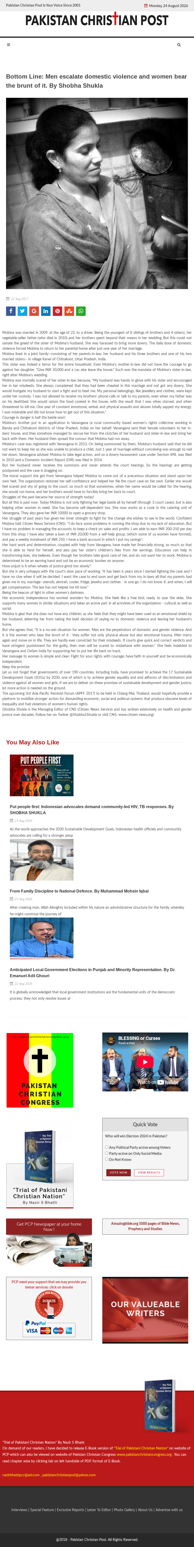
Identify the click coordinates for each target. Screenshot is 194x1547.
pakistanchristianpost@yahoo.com (69, 1475)
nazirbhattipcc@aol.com (22, 1475)
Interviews (19, 1510)
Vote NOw (118, 1172)
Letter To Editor (99, 1510)
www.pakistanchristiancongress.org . (144, 1455)
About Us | (147, 1510)
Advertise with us (169, 1510)
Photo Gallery (124, 1510)
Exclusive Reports (71, 1510)
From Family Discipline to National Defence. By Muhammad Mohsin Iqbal (79, 891)
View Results (149, 1172)
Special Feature (42, 1510)
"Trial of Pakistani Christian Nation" (141, 1448)
